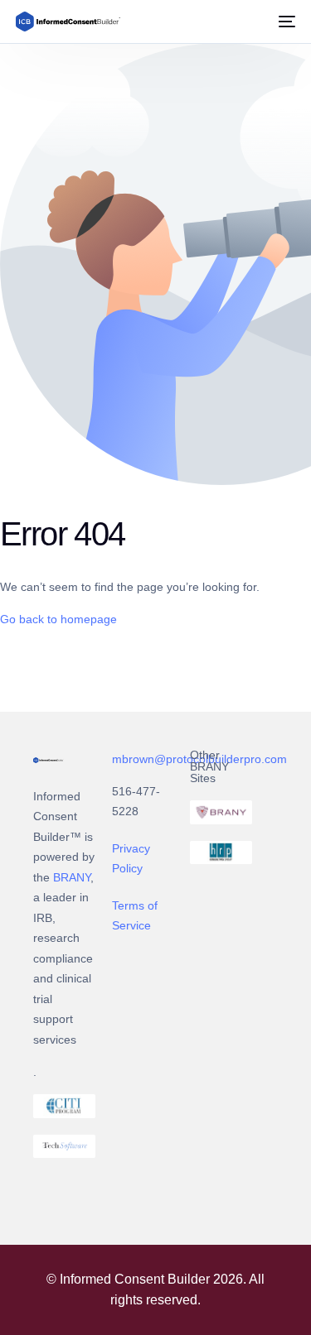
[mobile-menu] (285, 21)
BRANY (71, 877)
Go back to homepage (58, 619)
